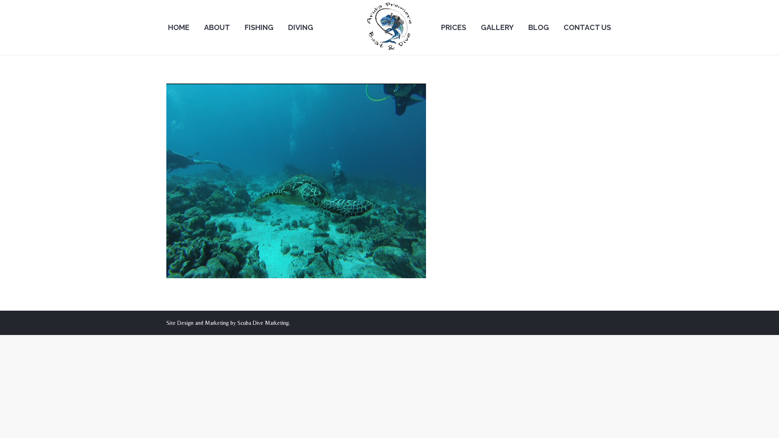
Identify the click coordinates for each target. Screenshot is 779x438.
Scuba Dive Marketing (263, 323)
